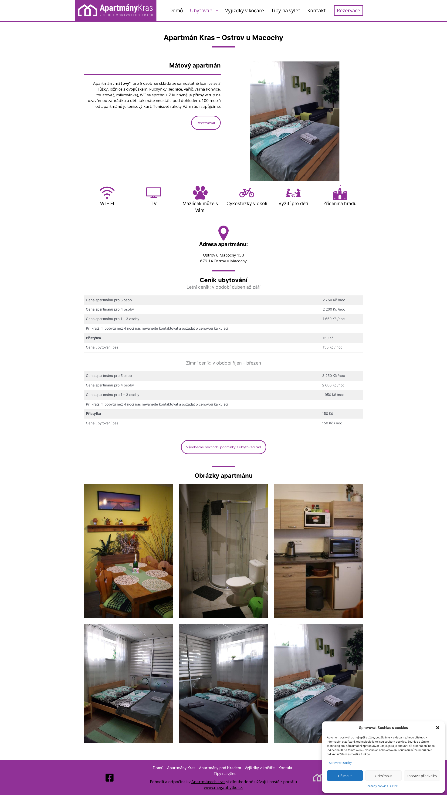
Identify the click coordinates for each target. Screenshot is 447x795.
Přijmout (345, 775)
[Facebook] (109, 777)
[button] (437, 727)
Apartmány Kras (181, 767)
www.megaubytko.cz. (223, 787)
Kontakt (316, 10)
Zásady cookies (377, 786)
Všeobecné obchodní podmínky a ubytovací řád (223, 447)
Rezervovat (205, 122)
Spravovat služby (340, 763)
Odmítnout (383, 775)
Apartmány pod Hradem (220, 767)
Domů (176, 10)
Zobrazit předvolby (421, 775)
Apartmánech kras (208, 781)
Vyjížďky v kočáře (244, 10)
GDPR (394, 786)
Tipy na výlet (285, 10)
